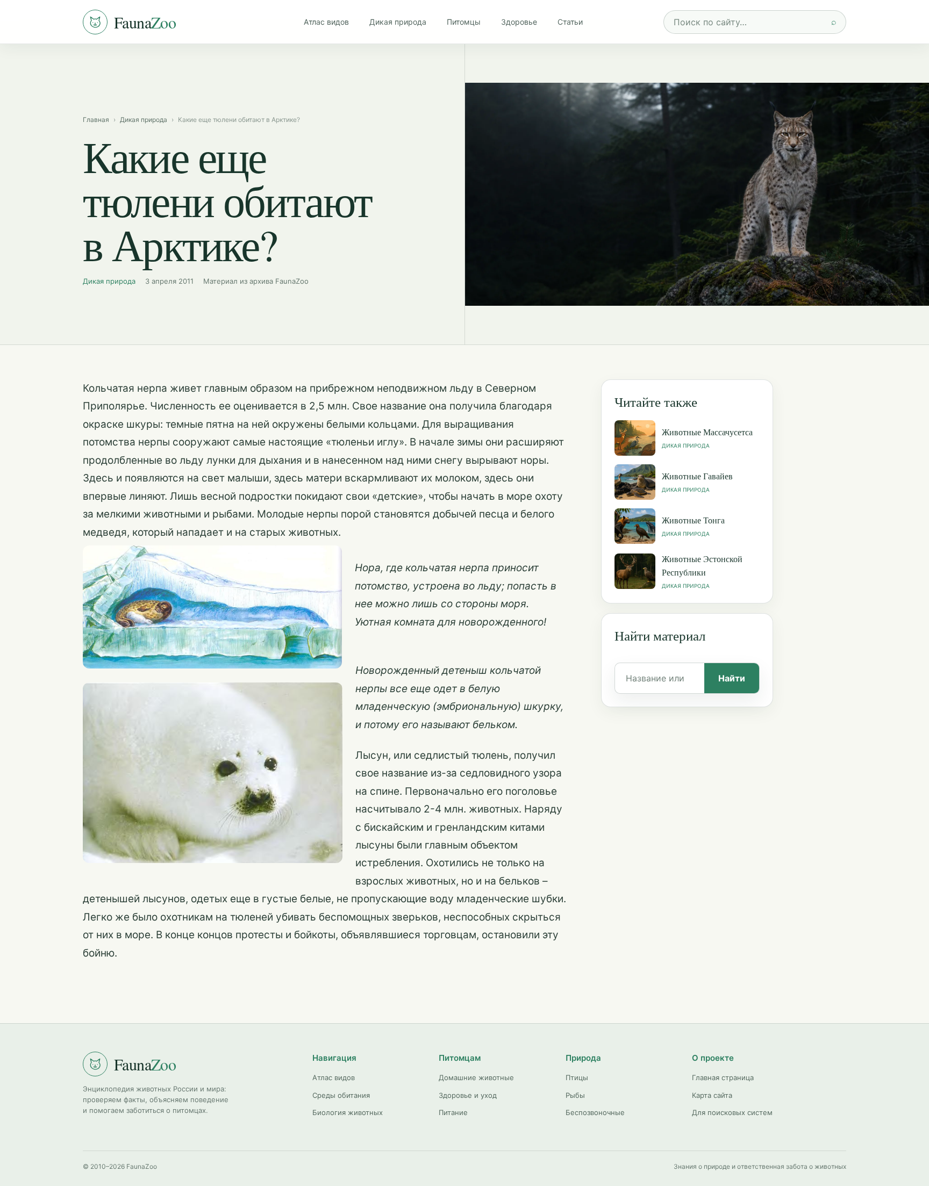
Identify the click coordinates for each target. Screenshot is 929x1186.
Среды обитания (341, 1095)
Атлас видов (326, 21)
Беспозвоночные (595, 1112)
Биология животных (347, 1112)
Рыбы (575, 1095)
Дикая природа (397, 21)
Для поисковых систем (732, 1112)
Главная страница (723, 1077)
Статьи (570, 21)
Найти (731, 678)
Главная (96, 120)
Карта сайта (712, 1095)
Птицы (577, 1077)
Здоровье (519, 21)
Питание (453, 1112)
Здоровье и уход (468, 1095)
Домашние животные (476, 1077)
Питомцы (464, 21)
